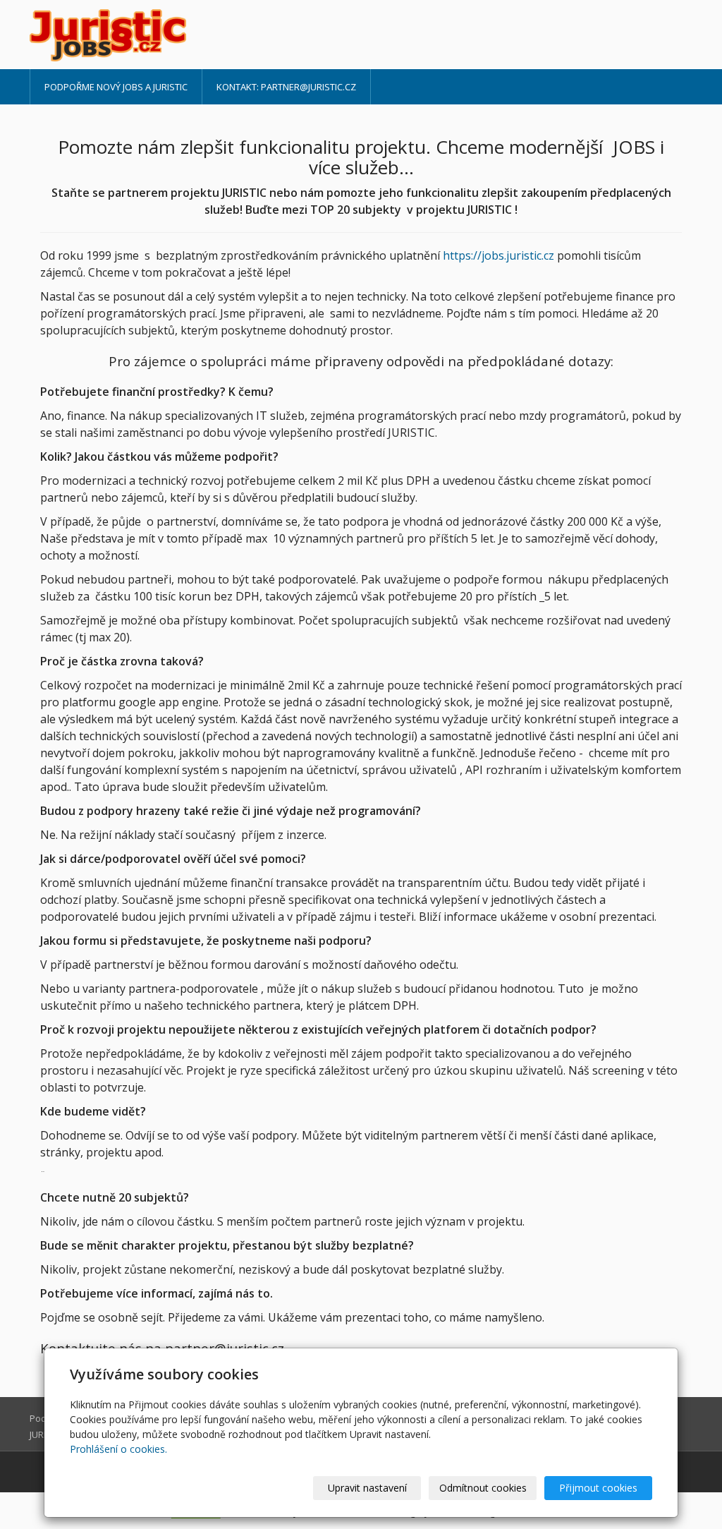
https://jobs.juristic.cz (500, 255)
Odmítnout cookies (483, 1487)
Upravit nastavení (367, 1487)
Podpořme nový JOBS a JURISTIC (116, 86)
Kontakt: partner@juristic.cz (286, 86)
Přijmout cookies (598, 1487)
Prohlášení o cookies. (118, 1449)
